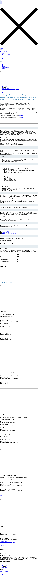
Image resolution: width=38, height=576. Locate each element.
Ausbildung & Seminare (6, 67)
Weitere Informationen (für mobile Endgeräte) (7, 542)
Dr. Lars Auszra (13, 233)
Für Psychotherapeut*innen (6, 54)
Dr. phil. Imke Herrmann (7, 231)
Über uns (3, 56)
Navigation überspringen (4, 51)
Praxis (1, 50)
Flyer (22, 117)
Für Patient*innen (5, 55)
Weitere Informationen (3, 541)
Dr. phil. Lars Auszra (6, 232)
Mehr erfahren (26, 559)
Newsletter (7, 50)
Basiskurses (21, 115)
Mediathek (4, 57)
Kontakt (4, 50)
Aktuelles (3, 53)
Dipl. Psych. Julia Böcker (6, 233)
